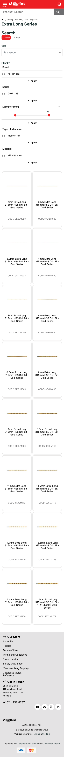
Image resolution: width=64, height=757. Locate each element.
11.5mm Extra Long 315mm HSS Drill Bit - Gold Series (47, 489)
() (14, 74)
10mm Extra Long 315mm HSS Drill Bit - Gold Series (47, 432)
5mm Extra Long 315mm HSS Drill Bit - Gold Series (17, 318)
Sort (4, 46)
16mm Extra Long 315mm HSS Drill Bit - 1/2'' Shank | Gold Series (47, 603)
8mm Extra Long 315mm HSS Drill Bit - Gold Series (47, 375)
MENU (5, 6)
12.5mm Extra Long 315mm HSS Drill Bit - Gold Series (47, 545)
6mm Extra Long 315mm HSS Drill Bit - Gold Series (47, 318)
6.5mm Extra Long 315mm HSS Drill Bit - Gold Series (17, 375)
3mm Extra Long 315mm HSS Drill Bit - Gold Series (47, 205)
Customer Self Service (27, 743)
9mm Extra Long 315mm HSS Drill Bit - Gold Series (17, 432)
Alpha (37, 734)
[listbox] (32, 52)
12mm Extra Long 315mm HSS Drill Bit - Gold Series (17, 545)
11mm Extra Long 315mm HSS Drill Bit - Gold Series (17, 489)
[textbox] (27, 12)
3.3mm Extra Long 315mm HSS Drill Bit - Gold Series (17, 261)
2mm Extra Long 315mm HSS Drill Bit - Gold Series (17, 205)
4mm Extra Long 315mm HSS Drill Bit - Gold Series (47, 261)
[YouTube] (51, 707)
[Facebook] (37, 707)
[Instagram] (44, 707)
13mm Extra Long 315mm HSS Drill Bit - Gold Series (17, 602)
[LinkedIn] (58, 707)
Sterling (46, 734)
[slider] (15, 115)
